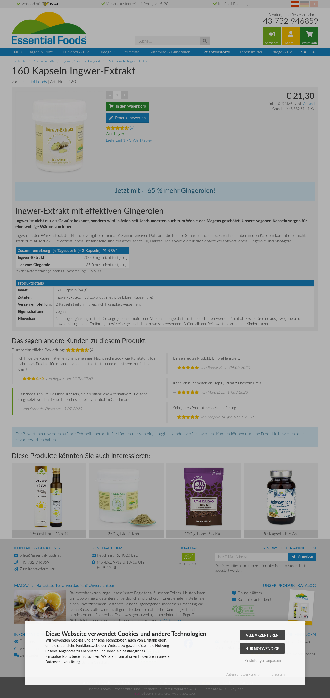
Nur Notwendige (262, 648)
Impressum (276, 674)
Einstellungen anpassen (262, 660)
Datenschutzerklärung (242, 674)
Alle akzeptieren (262, 635)
